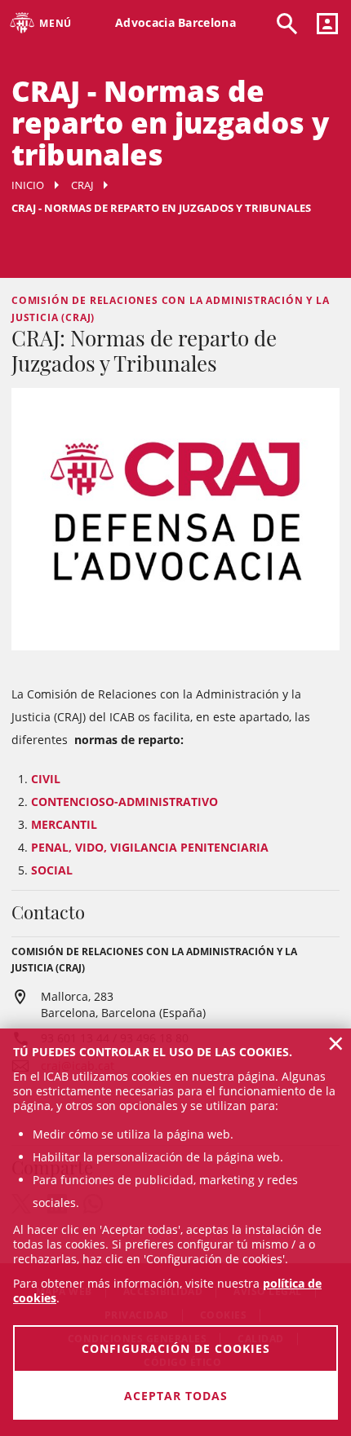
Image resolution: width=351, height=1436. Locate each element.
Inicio (27, 185)
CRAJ (82, 185)
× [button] (335, 1043)
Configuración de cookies (176, 1348)
